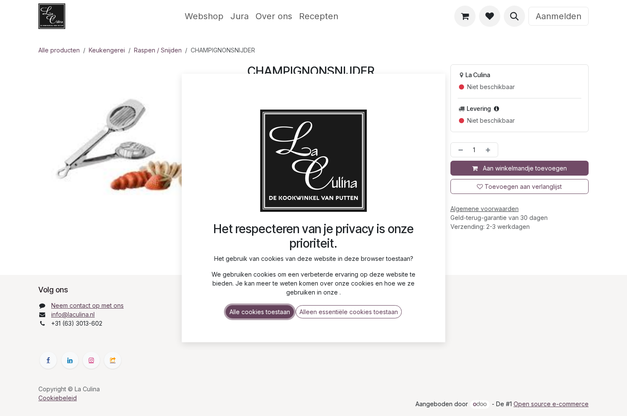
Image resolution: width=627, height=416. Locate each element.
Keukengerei (107, 50)
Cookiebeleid (57, 398)
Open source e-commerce (551, 403)
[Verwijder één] (459, 150)
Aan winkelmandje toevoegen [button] (524, 168)
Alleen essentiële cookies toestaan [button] (348, 311)
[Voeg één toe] (490, 150)
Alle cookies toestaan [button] (259, 311)
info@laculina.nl (73, 314)
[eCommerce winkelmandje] (465, 16)
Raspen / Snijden (158, 50)
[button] (514, 16)
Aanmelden (558, 16)
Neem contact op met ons (87, 305)
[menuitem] (204, 16)
